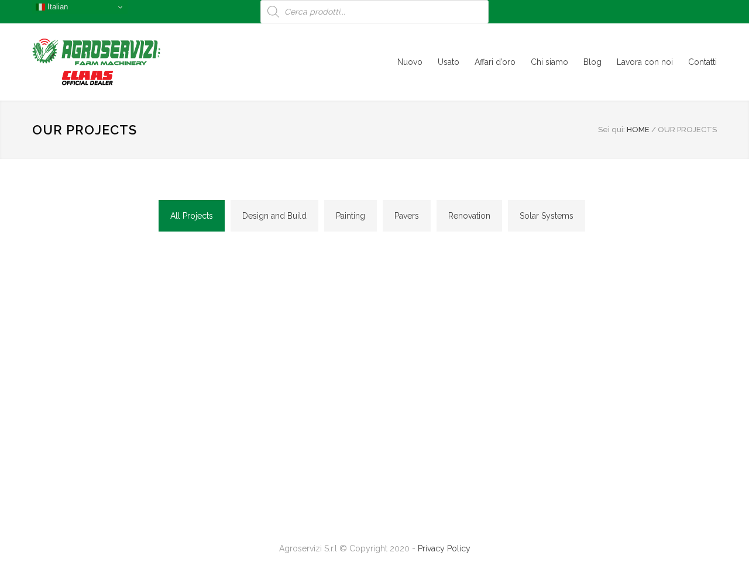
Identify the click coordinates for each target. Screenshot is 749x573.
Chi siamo (549, 62)
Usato (448, 62)
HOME (638, 129)
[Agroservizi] (140, 62)
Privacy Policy (444, 548)
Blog (592, 62)
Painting (350, 215)
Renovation (469, 215)
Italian (56, 6)
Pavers (406, 215)
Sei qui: (611, 129)
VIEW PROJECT (111, 325)
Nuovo (409, 62)
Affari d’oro (495, 62)
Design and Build (274, 215)
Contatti (702, 62)
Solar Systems (546, 215)
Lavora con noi (645, 62)
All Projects (191, 215)
